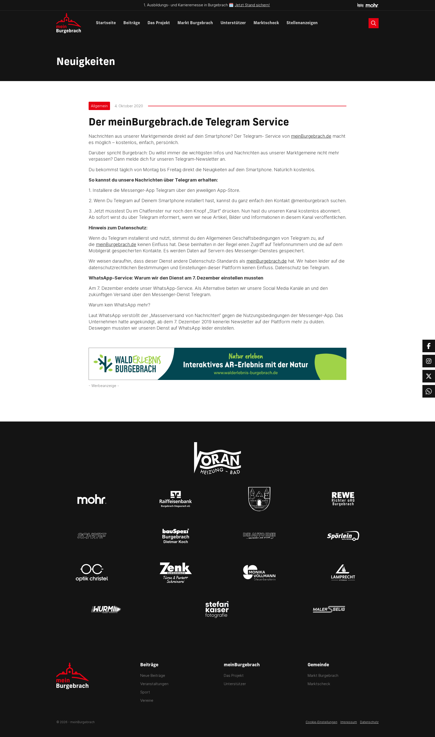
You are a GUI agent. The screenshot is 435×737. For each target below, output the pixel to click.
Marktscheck (266, 23)
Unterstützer (233, 23)
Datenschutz (369, 722)
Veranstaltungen (154, 683)
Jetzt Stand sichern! (252, 5)
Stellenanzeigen (302, 23)
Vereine (146, 700)
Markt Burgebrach (195, 23)
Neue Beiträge (152, 675)
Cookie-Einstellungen (321, 722)
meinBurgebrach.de (311, 136)
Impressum (348, 722)
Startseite (106, 23)
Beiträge (131, 23)
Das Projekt (159, 23)
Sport (145, 692)
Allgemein (99, 105)
